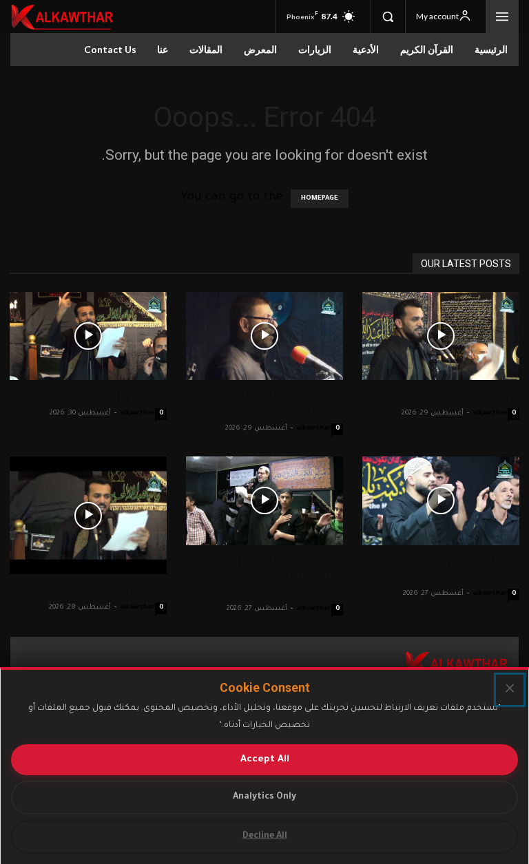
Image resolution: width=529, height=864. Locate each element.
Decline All (264, 836)
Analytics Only (264, 797)
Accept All (264, 760)
